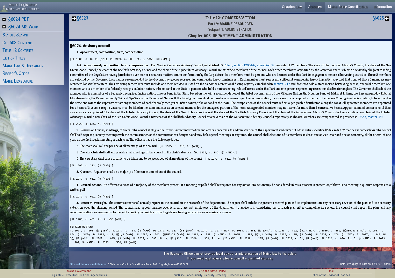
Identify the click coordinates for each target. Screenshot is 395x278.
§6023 (82, 18)
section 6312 (282, 84)
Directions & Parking (240, 275)
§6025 (378, 18)
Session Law (292, 7)
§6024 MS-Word (23, 27)
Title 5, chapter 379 (370, 117)
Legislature (57, 275)
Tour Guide (178, 275)
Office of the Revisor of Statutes (88, 264)
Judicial (84, 275)
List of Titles (13, 58)
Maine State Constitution (348, 7)
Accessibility (194, 275)
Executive (71, 275)
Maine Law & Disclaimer (22, 66)
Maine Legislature (17, 81)
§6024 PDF (18, 19)
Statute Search (15, 35)
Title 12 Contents (17, 50)
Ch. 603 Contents (17, 43)
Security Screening (215, 275)
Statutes (315, 7)
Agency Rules (99, 275)
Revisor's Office (15, 73)
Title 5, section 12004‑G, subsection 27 (249, 65)
